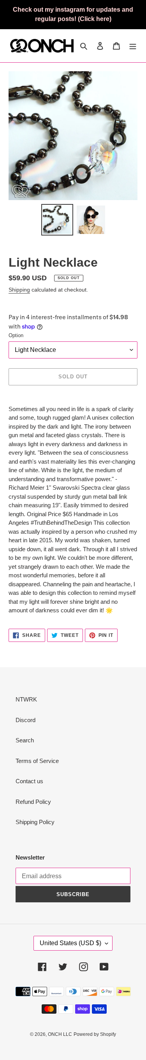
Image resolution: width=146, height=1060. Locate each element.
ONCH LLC (60, 1034)
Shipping (19, 290)
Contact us (29, 781)
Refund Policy (33, 801)
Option (16, 335)
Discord (25, 720)
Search (25, 740)
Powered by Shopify (95, 1034)
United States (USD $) (70, 943)
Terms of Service (37, 761)
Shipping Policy (35, 822)
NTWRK (26, 699)
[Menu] (133, 45)
